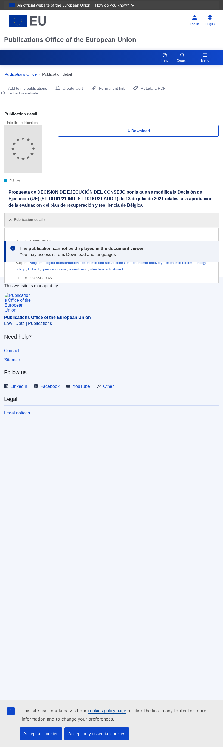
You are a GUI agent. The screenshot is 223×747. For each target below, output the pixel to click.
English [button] (210, 24)
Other (108, 386)
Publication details (29, 220)
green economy (54, 269)
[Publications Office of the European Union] (41, 21)
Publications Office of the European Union (70, 39)
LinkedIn (19, 386)
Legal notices (17, 413)
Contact (11, 350)
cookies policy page (107, 710)
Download (140, 131)
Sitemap (12, 360)
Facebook (50, 386)
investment (78, 269)
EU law (14, 181)
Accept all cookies (40, 733)
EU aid (34, 269)
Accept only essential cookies (96, 733)
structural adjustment (106, 269)
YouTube (81, 386)
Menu (205, 60)
